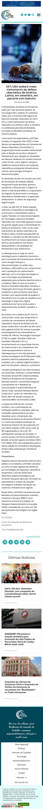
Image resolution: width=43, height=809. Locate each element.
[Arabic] (3, 806)
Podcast (21, 748)
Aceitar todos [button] (23, 804)
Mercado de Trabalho (21, 752)
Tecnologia (21, 756)
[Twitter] (25, 15)
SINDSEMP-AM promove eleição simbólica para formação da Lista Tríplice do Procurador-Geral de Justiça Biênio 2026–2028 (20, 639)
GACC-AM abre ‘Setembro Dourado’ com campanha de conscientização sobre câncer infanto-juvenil (20, 592)
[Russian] (19, 806)
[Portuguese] (16, 806)
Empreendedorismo (21, 761)
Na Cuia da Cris (21, 782)
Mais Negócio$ (21, 744)
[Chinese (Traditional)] (5, 806)
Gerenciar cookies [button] (10, 804)
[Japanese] (13, 806)
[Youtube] (29, 15)
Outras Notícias (21, 769)
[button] (33, 15)
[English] (8, 806)
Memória (20, 777)
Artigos (21, 773)
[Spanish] (22, 806)
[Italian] (11, 806)
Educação (21, 765)
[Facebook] (22, 15)
